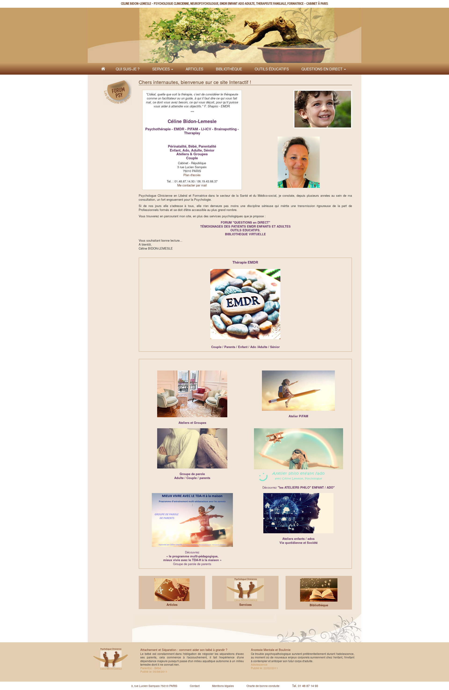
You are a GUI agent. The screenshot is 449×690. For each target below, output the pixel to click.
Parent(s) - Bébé (150, 668)
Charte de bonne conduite (262, 686)
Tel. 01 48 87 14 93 (305, 685)
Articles (194, 68)
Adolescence (259, 664)
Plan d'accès (192, 175)
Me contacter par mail (192, 185)
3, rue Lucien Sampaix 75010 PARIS (154, 686)
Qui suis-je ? (128, 68)
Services (161, 68)
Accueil (103, 69)
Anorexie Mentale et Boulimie (270, 649)
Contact (194, 686)
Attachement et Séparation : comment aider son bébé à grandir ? (183, 649)
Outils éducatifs (272, 68)
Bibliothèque (229, 68)
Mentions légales (223, 686)
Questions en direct (322, 68)
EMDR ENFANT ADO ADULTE (237, 4)
